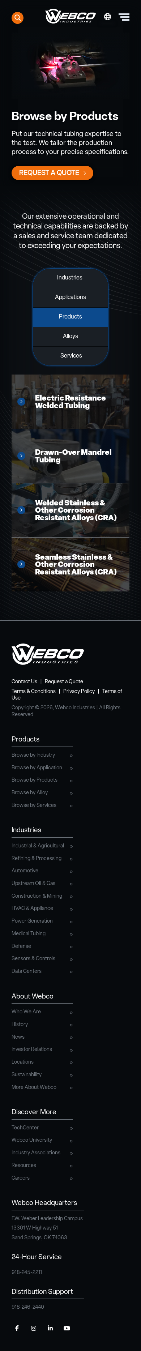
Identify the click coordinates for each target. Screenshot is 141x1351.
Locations (23, 1062)
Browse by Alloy (30, 793)
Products (70, 317)
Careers (21, 1178)
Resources (24, 1165)
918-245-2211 (27, 1272)
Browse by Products (34, 780)
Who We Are (26, 1012)
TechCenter (25, 1128)
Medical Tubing (29, 934)
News (18, 1037)
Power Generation (32, 921)
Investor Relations (32, 1049)
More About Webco (34, 1087)
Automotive (25, 871)
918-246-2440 (28, 1307)
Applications (70, 297)
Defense (21, 946)
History (20, 1024)
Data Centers (27, 971)
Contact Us (24, 682)
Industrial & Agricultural (38, 846)
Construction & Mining (37, 896)
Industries (69, 278)
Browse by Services (34, 805)
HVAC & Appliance (32, 908)
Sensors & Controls (33, 959)
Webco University (32, 1140)
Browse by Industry (33, 755)
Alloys (70, 336)
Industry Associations (36, 1153)
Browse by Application (37, 768)
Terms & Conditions (34, 691)
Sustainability (27, 1075)
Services (71, 356)
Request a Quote (49, 173)
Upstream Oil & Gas (33, 883)
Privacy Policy (79, 691)
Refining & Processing (36, 859)
